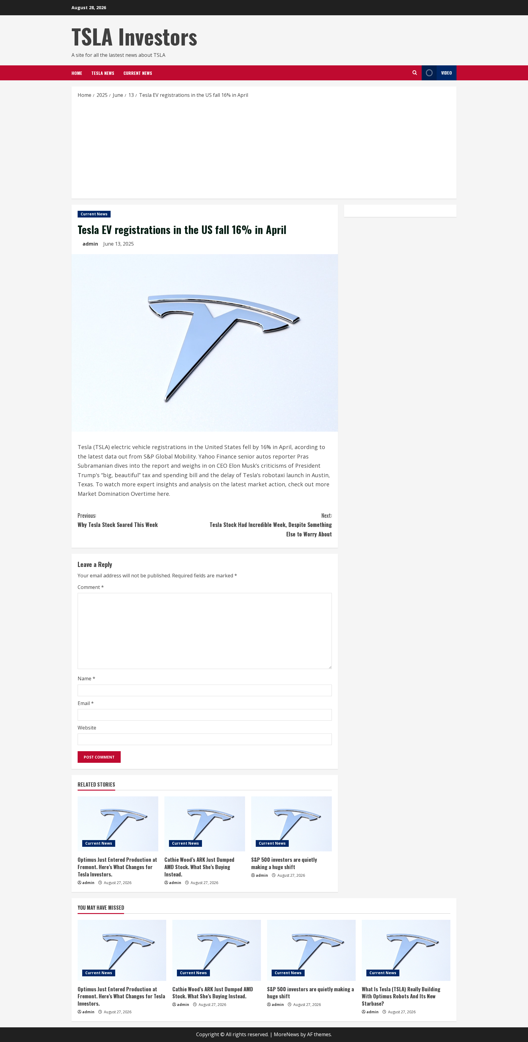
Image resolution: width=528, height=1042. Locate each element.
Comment (91, 587)
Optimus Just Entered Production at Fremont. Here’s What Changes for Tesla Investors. (117, 867)
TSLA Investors (134, 36)
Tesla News (102, 73)
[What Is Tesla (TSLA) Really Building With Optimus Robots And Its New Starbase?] (406, 950)
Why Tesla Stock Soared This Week (118, 520)
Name (86, 678)
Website (87, 727)
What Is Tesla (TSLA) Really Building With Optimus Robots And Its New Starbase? (401, 996)
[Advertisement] (264, 148)
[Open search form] (415, 73)
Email (86, 703)
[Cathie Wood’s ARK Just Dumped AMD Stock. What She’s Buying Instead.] (204, 823)
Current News (137, 73)
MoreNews (286, 1034)
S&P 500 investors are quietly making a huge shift (284, 863)
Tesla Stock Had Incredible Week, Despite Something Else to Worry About (271, 524)
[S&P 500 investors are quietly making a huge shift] (291, 823)
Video (446, 72)
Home (77, 73)
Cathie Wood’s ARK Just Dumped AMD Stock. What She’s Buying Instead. (199, 867)
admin (90, 243)
